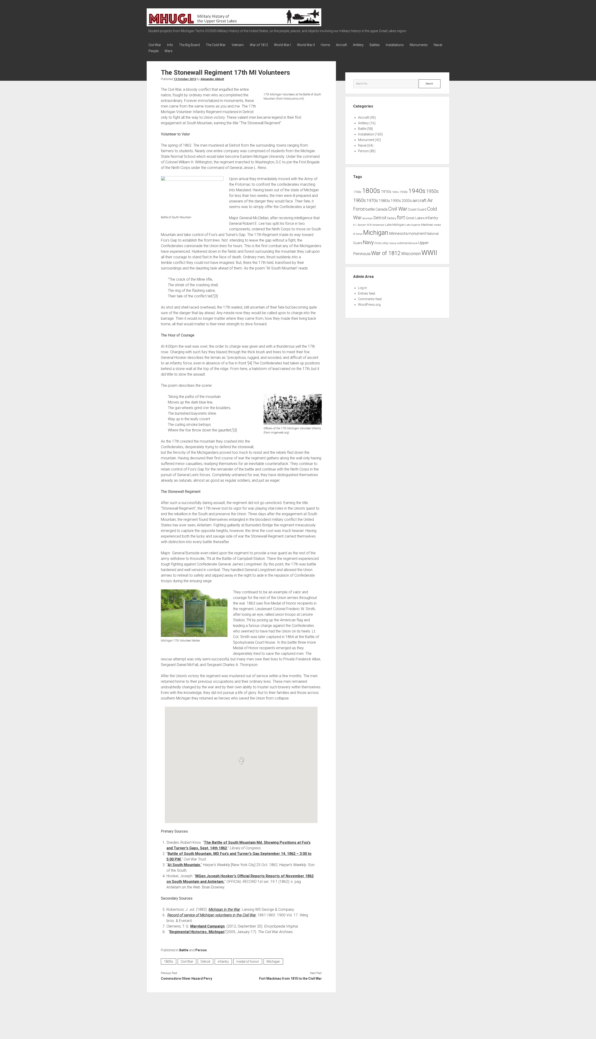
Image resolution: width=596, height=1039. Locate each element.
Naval (438, 45)
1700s (357, 192)
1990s (396, 201)
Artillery (358, 45)
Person (201, 950)
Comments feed (370, 299)
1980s (384, 200)
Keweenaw (378, 224)
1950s (432, 191)
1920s (395, 192)
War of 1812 (259, 45)
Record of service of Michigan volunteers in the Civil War (211, 915)
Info (170, 45)
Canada (381, 209)
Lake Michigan (395, 224)
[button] (241, 761)
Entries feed (366, 293)
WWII (429, 253)
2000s (407, 201)
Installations (395, 45)
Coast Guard (417, 209)
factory (391, 218)
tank (415, 243)
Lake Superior (412, 224)
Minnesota (398, 233)
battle (370, 209)
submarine (404, 243)
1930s (404, 192)
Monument (366, 140)
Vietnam (238, 45)
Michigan (273, 961)
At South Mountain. (184, 865)
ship (385, 243)
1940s (416, 190)
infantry (223, 961)
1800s (168, 961)
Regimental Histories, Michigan (196, 932)
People (154, 51)
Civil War (155, 45)
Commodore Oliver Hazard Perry (186, 978)
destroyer (367, 218)
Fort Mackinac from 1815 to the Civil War (290, 978)
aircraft (420, 200)
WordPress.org (369, 304)
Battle (183, 950)
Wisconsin (411, 253)
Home (325, 45)
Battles (375, 45)
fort (401, 217)
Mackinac (427, 224)
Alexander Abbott (212, 79)
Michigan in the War (224, 909)
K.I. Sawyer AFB (362, 224)
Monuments (419, 45)
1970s (372, 200)
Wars (169, 51)
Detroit (205, 961)
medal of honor (247, 961)
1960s (359, 200)
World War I (282, 45)
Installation (366, 134)
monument (417, 234)
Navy (368, 242)
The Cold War (216, 45)
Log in (362, 288)
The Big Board (189, 45)
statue (392, 243)
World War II (306, 45)
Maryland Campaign (207, 926)
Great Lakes (415, 218)
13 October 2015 (185, 79)
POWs (378, 243)
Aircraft (341, 45)
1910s (386, 191)
